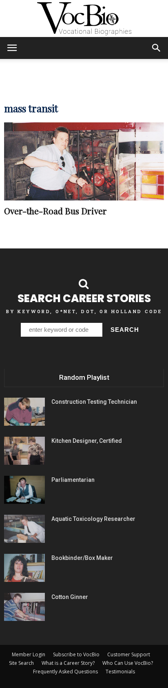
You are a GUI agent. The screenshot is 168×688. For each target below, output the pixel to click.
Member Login (28, 654)
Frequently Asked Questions (65, 671)
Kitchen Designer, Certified (86, 441)
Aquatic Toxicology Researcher (93, 519)
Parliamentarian (73, 480)
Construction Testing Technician (94, 401)
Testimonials (120, 671)
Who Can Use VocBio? (127, 663)
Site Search (21, 663)
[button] (156, 48)
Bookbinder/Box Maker (82, 558)
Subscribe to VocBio (76, 654)
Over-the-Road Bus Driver (55, 210)
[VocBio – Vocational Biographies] (84, 18)
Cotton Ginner (69, 597)
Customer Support (128, 654)
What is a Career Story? (68, 663)
